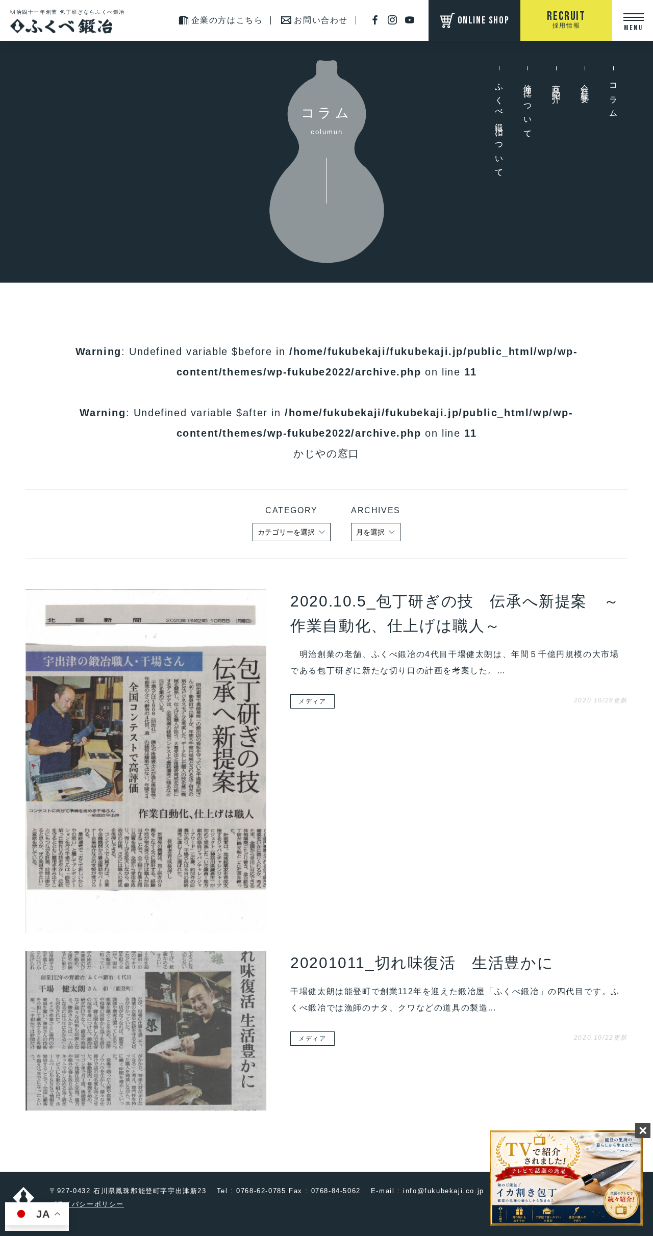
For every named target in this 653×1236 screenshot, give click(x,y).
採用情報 (566, 19)
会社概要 (585, 85)
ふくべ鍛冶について (499, 127)
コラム (613, 97)
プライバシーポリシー (86, 1204)
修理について (527, 107)
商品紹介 (556, 85)
